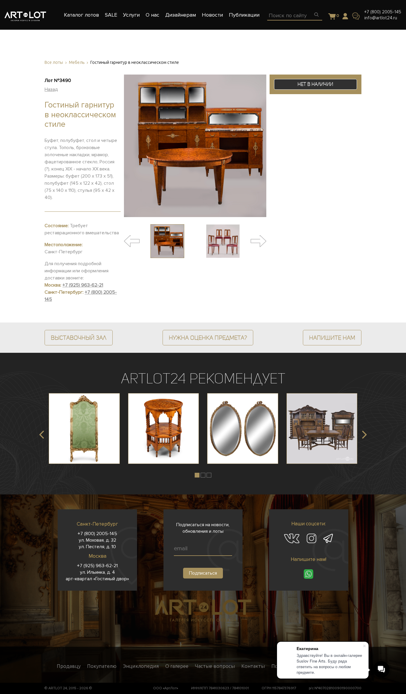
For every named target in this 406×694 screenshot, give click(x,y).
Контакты (253, 666)
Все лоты (54, 62)
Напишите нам (332, 337)
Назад (51, 89)
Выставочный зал (78, 337)
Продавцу (69, 666)
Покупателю (102, 666)
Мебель (76, 62)
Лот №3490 (58, 80)
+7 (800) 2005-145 (382, 12)
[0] (332, 16)
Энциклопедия (141, 666)
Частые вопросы (215, 666)
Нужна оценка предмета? (208, 337)
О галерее (176, 666)
